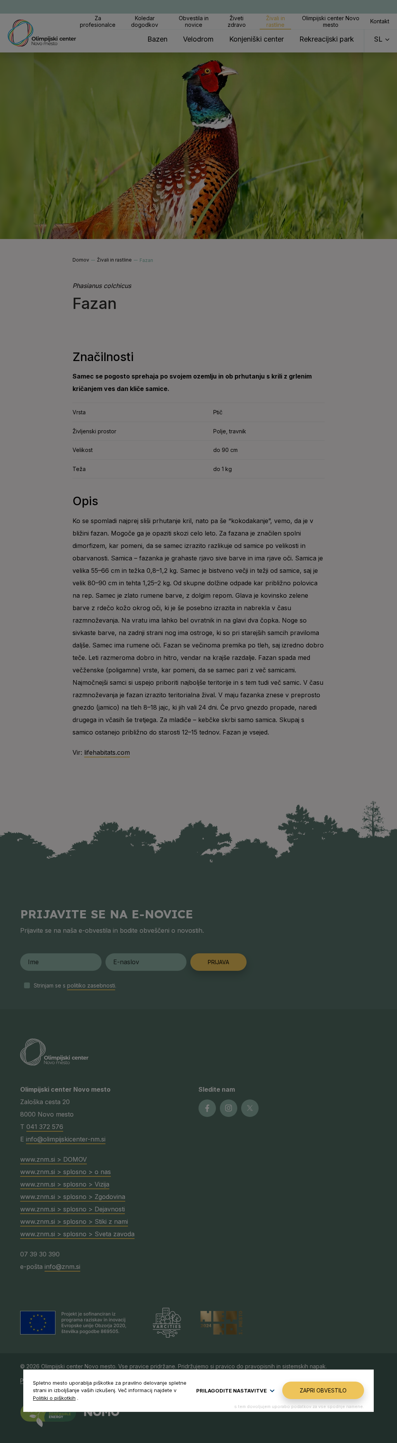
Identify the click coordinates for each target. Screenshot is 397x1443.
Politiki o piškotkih (54, 1398)
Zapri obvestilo (323, 1390)
